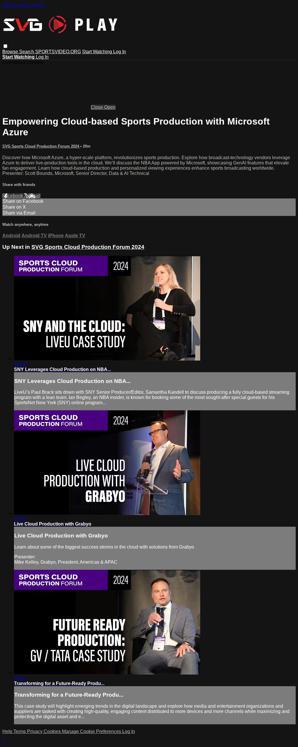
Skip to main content (23, 4)
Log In (119, 51)
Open (110, 107)
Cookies (53, 731)
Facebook (13, 195)
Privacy (35, 731)
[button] (5, 46)
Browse (10, 51)
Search (27, 51)
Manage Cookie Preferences (92, 731)
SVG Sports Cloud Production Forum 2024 (41, 146)
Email (34, 195)
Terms (20, 731)
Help (7, 731)
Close (97, 107)
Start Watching (97, 51)
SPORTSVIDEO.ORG (58, 51)
